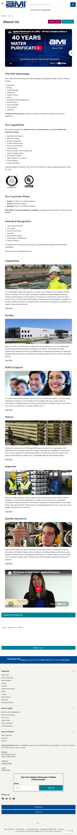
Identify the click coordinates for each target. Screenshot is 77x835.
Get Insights (19, 430)
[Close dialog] (74, 392)
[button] (71, 53)
